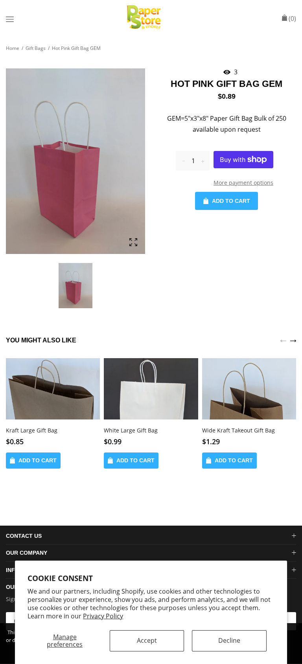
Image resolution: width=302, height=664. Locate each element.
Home (12, 48)
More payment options (243, 182)
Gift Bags (36, 48)
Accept (147, 640)
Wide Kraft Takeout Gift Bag (238, 430)
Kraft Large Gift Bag (31, 430)
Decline (229, 640)
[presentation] (283, 340)
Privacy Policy (103, 616)
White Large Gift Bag (131, 430)
